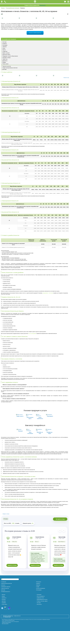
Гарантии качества (6, 66)
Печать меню (5, 63)
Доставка (4, 69)
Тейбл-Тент (5, 59)
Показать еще (66, 77)
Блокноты (22, 7)
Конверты (4, 43)
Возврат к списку (6, 513)
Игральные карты (6, 54)
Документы (4, 60)
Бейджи (4, 62)
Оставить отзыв (60, 519)
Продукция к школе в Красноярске (10, 56)
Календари (4, 45)
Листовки (4, 42)
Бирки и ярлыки (6, 52)
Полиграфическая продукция (12, 7)
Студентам (4, 51)
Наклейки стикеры (6, 57)
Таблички (4, 46)
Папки (3, 48)
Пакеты (4, 49)
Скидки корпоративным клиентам (9, 67)
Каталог (3, 7)
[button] (67, 14)
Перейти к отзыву (12, 565)
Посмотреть (43, 5)
